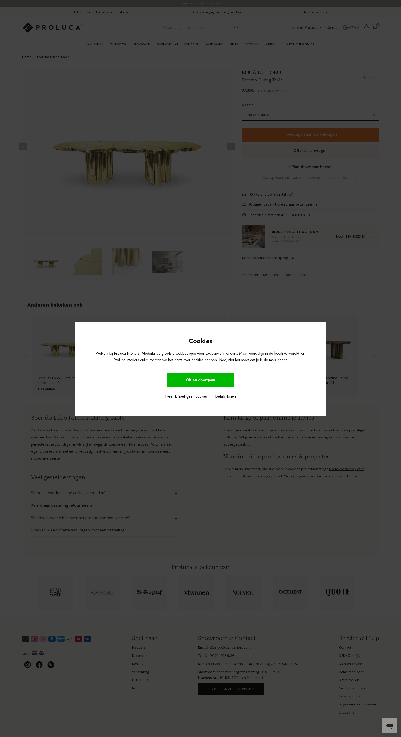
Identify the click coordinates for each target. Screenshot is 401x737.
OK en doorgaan (200, 380)
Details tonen (225, 396)
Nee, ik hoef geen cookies (186, 396)
